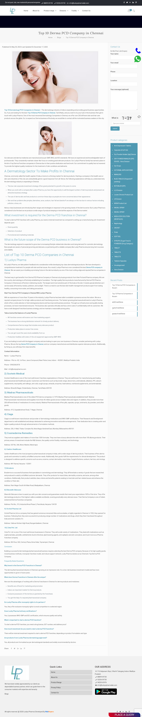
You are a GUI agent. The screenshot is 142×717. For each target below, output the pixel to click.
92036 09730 (60, 3)
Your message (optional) (119, 89)
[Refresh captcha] (139, 116)
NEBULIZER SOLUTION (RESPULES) (122, 217)
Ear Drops (117, 166)
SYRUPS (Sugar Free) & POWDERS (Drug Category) (123, 242)
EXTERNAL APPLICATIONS (123, 170)
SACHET (117, 228)
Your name (114, 54)
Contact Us (55, 693)
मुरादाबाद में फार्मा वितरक (118, 314)
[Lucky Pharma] (12, 11)
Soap (116, 232)
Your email (114, 63)
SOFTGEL (117, 236)
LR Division (118, 199)
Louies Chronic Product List (123, 195)
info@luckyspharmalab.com (79, 3)
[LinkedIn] (133, 2)
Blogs (59, 37)
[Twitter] (127, 2)
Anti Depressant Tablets (122, 146)
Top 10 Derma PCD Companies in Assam (123, 286)
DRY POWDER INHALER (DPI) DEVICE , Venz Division (124, 160)
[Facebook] (124, 2)
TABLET (117, 248)
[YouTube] (130, 2)
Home (50, 37)
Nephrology (118, 223)
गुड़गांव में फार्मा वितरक (118, 308)
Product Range (56, 682)
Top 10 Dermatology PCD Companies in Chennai (22, 110)
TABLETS (117, 252)
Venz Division (118, 270)
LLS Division (118, 190)
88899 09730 (48, 3)
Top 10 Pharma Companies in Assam (122, 295)
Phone (112, 72)
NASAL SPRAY (119, 208)
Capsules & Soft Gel (121, 150)
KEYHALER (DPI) (119, 186)
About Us (54, 677)
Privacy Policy (56, 687)
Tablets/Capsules (120, 261)
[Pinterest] (136, 2)
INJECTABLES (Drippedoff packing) (123, 180)
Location (113, 80)
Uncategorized (119, 265)
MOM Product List (120, 203)
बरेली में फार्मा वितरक (117, 302)
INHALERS (117, 174)
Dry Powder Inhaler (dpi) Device (125, 154)
